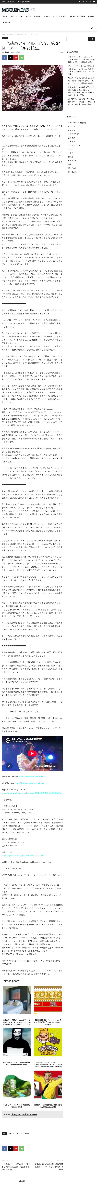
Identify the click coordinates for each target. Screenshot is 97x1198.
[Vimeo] (90, 1)
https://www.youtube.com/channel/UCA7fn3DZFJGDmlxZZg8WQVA (32, 793)
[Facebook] (79, 1)
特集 (69, 164)
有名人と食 (72, 160)
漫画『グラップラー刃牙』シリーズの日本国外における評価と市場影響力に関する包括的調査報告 (81, 59)
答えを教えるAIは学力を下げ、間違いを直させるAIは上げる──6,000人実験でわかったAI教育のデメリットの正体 (81, 91)
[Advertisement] (65, 9)
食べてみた (72, 172)
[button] (92, 28)
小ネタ (70, 153)
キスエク (19, 1133)
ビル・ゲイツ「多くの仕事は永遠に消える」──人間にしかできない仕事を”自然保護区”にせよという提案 (81, 70)
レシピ (70, 149)
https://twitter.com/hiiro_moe (32, 776)
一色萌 (27, 1133)
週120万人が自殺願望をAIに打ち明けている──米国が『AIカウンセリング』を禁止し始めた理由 (81, 101)
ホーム (4, 34)
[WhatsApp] (21, 57)
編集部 (7, 52)
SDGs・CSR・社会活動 (77, 122)
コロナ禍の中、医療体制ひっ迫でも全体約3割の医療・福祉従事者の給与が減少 (16, 1167)
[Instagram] (83, 1)
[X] (86, 1)
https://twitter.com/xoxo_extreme (29, 783)
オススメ (71, 130)
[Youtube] (93, 1)
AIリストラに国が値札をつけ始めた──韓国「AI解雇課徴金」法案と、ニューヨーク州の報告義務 (81, 80)
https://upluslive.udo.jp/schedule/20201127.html (23, 855)
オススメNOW (73, 134)
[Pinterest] (15, 57)
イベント (71, 126)
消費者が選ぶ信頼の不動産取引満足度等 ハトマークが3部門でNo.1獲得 (48, 1167)
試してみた (72, 168)
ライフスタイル (74, 145)
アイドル (11, 1133)
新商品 (70, 156)
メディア (12, 34)
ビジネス (71, 138)
